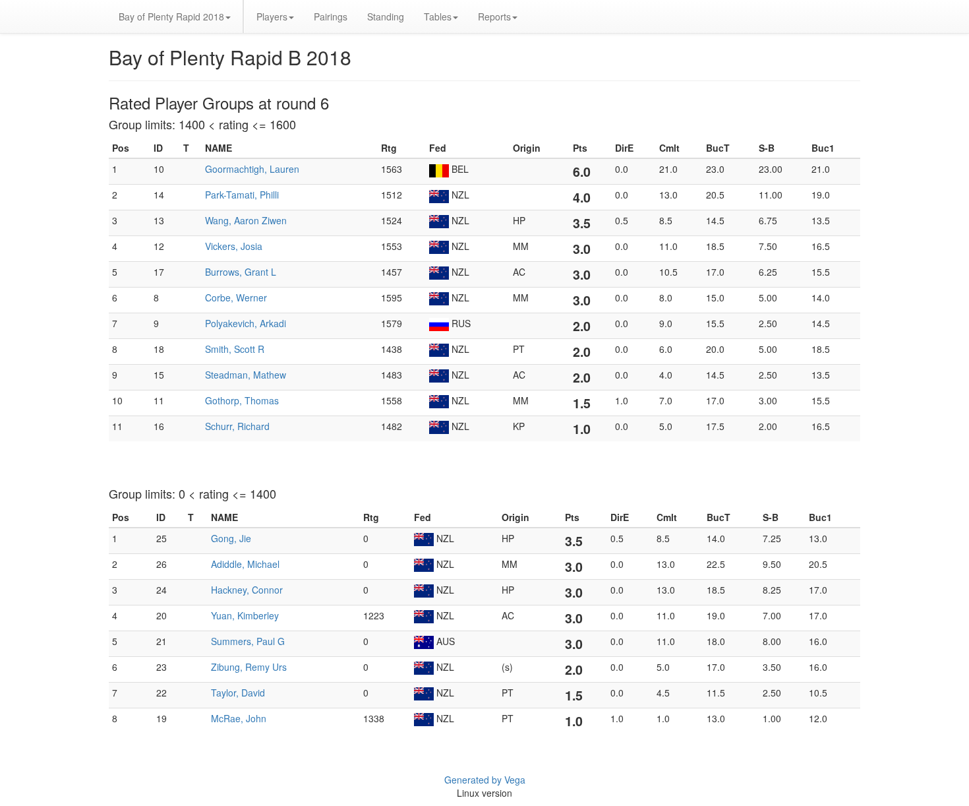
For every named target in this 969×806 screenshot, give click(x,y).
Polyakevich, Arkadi (245, 323)
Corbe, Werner (236, 297)
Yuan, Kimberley (245, 615)
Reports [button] (494, 16)
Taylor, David (238, 692)
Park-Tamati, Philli (242, 194)
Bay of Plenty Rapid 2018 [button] (171, 16)
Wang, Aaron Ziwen (246, 220)
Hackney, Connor (247, 589)
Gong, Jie (231, 538)
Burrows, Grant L (240, 271)
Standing (385, 16)
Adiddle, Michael (245, 564)
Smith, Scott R (234, 349)
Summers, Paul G (248, 641)
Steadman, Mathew (245, 374)
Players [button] (271, 16)
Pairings (330, 16)
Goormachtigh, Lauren (252, 168)
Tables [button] (438, 16)
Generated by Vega (484, 779)
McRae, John (238, 718)
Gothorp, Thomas (242, 400)
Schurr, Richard (237, 426)
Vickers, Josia (233, 246)
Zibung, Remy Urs (249, 666)
